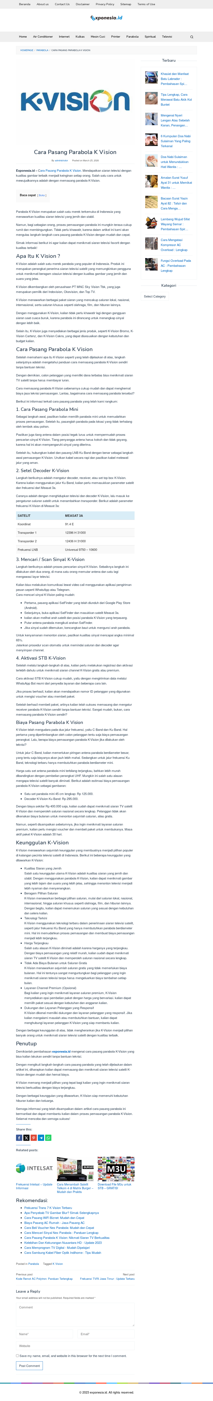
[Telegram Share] (41, 1138)
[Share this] (19, 1138)
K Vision (58, 1264)
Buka (42, 195)
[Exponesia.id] (106, 17)
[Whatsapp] (48, 1138)
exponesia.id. (99, 1392)
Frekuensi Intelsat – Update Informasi (34, 1186)
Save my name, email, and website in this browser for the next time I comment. (73, 1355)
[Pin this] (34, 1138)
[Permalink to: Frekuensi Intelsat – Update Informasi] (34, 1169)
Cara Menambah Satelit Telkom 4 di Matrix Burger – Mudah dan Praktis (75, 1188)
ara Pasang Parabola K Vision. (61, 170)
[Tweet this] (26, 1138)
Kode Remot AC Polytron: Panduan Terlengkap (44, 1276)
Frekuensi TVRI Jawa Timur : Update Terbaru (107, 1276)
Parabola (33, 1264)
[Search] (192, 37)
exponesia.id (61, 1051)
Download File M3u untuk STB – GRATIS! (114, 1186)
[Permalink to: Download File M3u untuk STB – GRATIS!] (116, 1169)
